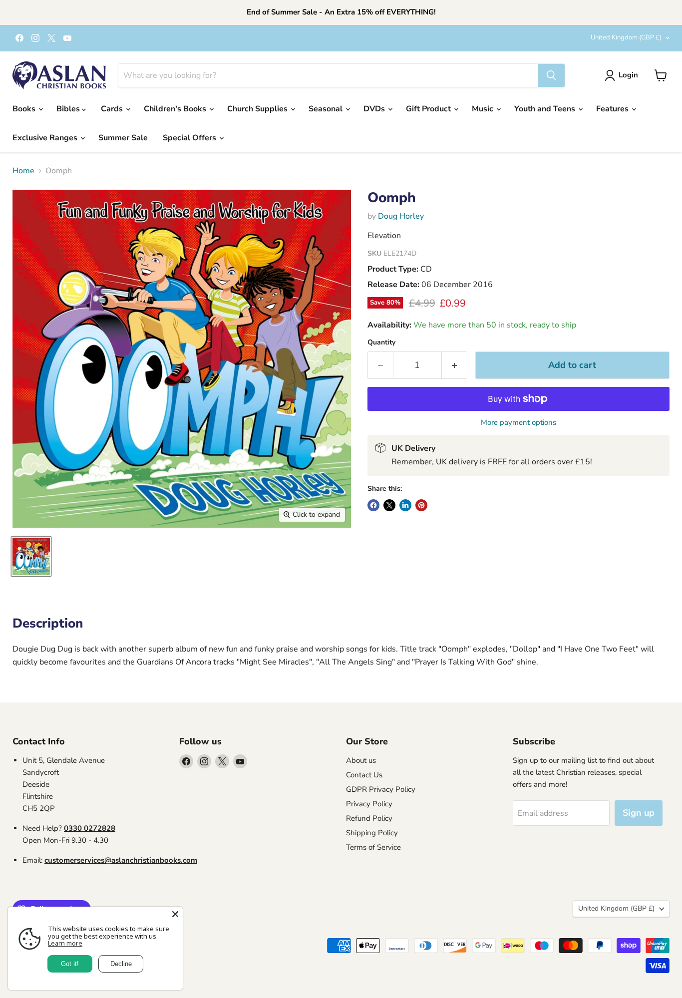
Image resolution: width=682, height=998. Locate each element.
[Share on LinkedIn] (405, 505)
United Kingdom (626, 37)
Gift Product (429, 108)
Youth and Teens (545, 108)
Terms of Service (373, 847)
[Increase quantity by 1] (454, 365)
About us (361, 760)
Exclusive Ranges (45, 137)
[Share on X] (389, 505)
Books (24, 108)
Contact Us (364, 775)
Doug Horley (401, 216)
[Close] (175, 914)
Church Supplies (258, 108)
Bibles (69, 108)
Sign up (639, 813)
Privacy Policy (369, 804)
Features (613, 108)
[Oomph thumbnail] (31, 556)
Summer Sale (123, 137)
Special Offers (190, 137)
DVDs (375, 108)
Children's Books (176, 108)
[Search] (551, 75)
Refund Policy (369, 818)
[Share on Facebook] (373, 505)
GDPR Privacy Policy (380, 789)
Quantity (381, 342)
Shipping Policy (372, 833)
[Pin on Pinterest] (421, 505)
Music (483, 108)
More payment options (518, 422)
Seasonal (326, 108)
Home (23, 170)
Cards (113, 108)
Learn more (65, 943)
